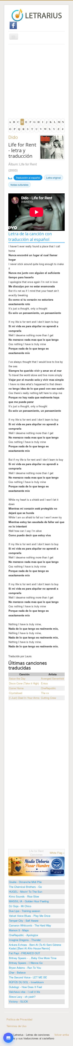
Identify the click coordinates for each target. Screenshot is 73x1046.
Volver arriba (61, 1035)
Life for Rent (28, 164)
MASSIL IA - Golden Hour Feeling (29, 901)
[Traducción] (8, 1018)
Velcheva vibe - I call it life (24, 992)
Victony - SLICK (18, 1001)
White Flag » (57, 853)
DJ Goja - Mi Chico (20, 906)
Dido (13, 137)
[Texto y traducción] (8, 1029)
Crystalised (15, 693)
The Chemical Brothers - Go (25, 887)
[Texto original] (8, 1006)
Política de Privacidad (19, 1019)
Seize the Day (17, 678)
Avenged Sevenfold (52, 678)
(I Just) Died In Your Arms (24, 698)
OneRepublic (48, 688)
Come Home (16, 688)
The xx (45, 693)
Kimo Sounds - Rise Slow (24, 896)
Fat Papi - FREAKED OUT (24, 953)
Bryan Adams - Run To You (25, 968)
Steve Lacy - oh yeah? (22, 997)
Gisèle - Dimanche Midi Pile (25, 882)
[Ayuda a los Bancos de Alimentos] (36, 866)
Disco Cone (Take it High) (24, 683)
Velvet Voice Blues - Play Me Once (29, 916)
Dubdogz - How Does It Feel (25, 987)
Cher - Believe (17, 972)
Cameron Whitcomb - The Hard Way (30, 925)
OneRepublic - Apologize (23, 935)
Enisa (44, 683)
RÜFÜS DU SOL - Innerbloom (26, 982)
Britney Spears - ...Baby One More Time (32, 958)
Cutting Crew (48, 698)
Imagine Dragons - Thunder (25, 940)
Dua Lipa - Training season (24, 911)
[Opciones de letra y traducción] (8, 1038)
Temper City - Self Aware (23, 920)
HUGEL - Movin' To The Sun (25, 891)
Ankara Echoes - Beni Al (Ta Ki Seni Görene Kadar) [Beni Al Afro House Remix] (35, 946)
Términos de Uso (16, 1026)
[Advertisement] (36, 82)
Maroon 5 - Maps (19, 930)
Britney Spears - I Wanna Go (26, 963)
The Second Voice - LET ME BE (28, 977)
